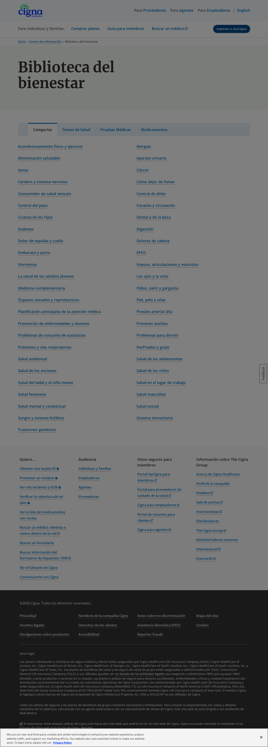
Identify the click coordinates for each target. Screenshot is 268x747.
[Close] (261, 737)
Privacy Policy (62, 742)
